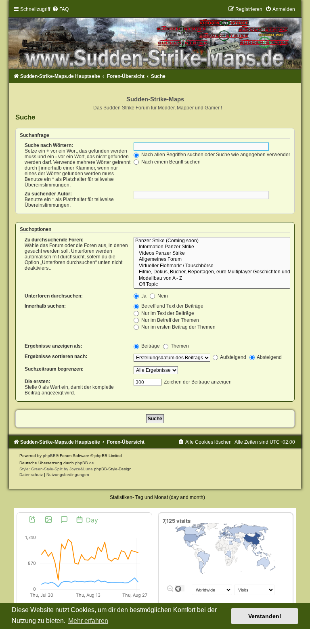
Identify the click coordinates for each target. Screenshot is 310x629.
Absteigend (269, 357)
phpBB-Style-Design (113, 469)
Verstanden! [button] (264, 616)
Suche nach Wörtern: (49, 145)
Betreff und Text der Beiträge (171, 306)
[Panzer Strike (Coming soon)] (211, 241)
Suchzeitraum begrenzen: (54, 369)
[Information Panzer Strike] (211, 247)
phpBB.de (84, 463)
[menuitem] (60, 9)
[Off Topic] (211, 284)
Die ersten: (37, 381)
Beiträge (150, 346)
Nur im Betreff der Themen (169, 320)
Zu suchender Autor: (48, 194)
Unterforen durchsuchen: (54, 296)
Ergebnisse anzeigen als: (53, 346)
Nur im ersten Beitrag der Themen (178, 327)
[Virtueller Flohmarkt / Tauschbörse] (211, 266)
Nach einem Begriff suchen (170, 162)
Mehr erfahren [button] (88, 620)
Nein (162, 296)
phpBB (49, 455)
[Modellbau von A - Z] (211, 278)
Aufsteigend (232, 357)
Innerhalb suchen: (45, 306)
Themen (179, 346)
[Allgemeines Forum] (211, 259)
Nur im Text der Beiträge (167, 313)
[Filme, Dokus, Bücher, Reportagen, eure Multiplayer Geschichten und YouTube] (211, 272)
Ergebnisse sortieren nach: (56, 356)
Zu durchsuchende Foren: (54, 240)
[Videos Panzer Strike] (211, 253)
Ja (143, 296)
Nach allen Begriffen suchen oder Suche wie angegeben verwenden (215, 154)
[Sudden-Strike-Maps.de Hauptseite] (154, 37)
